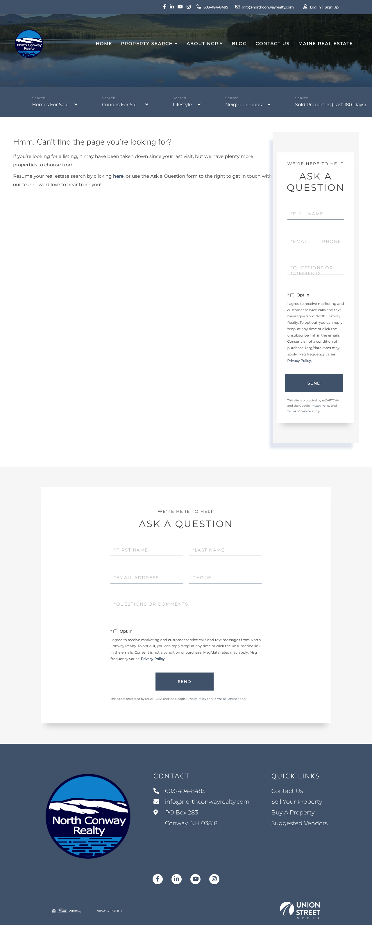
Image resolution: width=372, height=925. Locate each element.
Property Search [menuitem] (147, 43)
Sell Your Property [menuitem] (296, 801)
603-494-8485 (215, 7)
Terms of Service (299, 411)
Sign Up (332, 7)
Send (314, 383)
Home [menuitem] (104, 43)
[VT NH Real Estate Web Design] (300, 910)
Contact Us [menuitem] (273, 43)
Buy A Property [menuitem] (292, 812)
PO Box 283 (191, 818)
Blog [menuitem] (239, 43)
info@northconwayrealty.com (268, 7)
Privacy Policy (299, 361)
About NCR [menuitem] (203, 43)
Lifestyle (182, 105)
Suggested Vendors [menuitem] (299, 823)
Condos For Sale (121, 105)
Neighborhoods (243, 105)
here (118, 176)
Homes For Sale (50, 105)
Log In (315, 7)
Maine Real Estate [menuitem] (325, 43)
